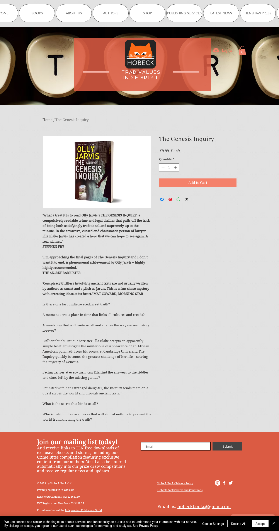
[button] (242, 50)
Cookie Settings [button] (213, 523)
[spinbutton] (169, 167)
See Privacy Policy (145, 525)
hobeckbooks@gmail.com (204, 506)
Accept (260, 523)
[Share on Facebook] (162, 199)
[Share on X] (186, 199)
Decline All (238, 523)
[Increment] (176, 167)
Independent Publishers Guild (83, 510)
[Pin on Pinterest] (170, 199)
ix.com (70, 490)
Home (48, 120)
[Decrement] (162, 167)
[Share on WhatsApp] (178, 199)
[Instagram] (217, 483)
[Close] (273, 524)
